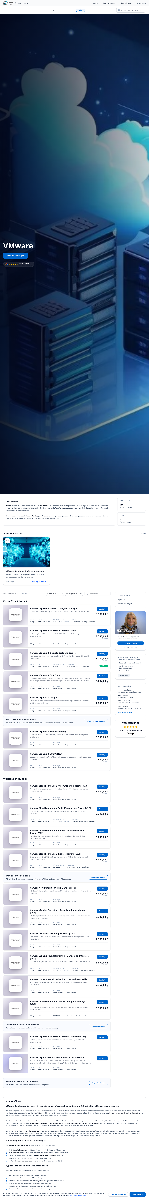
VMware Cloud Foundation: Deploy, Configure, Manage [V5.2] (57, 1002)
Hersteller (79, 10)
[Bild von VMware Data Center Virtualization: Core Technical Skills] (15, 986)
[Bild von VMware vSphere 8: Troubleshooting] (15, 738)
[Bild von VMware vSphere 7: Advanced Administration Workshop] (15, 1042)
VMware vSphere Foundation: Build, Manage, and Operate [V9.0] (59, 957)
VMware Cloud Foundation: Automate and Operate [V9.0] (58, 785)
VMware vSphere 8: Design (43, 697)
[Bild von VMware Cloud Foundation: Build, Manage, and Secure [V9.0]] (15, 814)
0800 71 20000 (132, 643)
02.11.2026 (57, 867)
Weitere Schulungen (125, 604)
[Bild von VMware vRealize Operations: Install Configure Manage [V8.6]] (15, 917)
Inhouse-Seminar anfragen (96, 721)
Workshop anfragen (98, 877)
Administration (7, 10)
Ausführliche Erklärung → (125, 712)
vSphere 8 (121, 600)
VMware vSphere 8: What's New (46, 753)
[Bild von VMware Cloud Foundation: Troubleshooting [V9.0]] (15, 860)
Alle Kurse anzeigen (15, 255)
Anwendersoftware (33, 10)
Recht (61, 10)
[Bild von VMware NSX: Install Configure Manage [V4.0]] (15, 894)
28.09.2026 (57, 666)
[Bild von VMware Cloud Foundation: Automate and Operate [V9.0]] (15, 792)
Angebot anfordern (98, 1083)
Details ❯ (102, 609)
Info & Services (126, 3)
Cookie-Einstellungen (118, 1194)
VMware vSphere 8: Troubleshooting (48, 731)
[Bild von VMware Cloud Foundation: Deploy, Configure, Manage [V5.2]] (15, 1008)
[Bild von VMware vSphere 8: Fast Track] (15, 681)
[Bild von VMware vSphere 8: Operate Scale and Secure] (15, 659)
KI (24, 10)
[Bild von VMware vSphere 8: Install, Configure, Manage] (15, 615)
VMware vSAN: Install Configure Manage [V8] (52, 933)
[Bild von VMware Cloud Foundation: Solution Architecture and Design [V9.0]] (15, 837)
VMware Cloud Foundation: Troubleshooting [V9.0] (55, 853)
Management (53, 10)
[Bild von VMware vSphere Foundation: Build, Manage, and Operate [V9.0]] (15, 963)
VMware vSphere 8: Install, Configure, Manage (53, 608)
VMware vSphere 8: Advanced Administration (53, 630)
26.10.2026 (61, 821)
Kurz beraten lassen (98, 1026)
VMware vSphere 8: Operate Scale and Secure (53, 653)
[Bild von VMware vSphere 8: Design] (15, 704)
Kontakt (95, 3)
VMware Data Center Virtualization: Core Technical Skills (58, 979)
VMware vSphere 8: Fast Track (45, 675)
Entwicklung (18, 10)
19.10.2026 (61, 622)
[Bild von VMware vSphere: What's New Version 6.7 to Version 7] (15, 1063)
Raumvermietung (109, 3)
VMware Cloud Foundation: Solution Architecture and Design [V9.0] (57, 831)
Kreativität (44, 10)
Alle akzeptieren (137, 1194)
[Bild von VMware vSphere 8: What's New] (15, 760)
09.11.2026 (57, 1016)
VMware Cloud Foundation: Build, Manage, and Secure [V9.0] (60, 808)
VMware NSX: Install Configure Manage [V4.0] (53, 887)
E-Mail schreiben (132, 647)
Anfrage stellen (124, 675)
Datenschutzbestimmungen (77, 1195)
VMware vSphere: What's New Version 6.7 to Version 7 (57, 1057)
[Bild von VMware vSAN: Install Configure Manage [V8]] (15, 940)
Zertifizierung (69, 10)
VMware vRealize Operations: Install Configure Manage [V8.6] (58, 911)
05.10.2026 (61, 970)
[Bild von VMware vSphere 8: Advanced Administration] (15, 637)
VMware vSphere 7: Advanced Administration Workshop (58, 1036)
